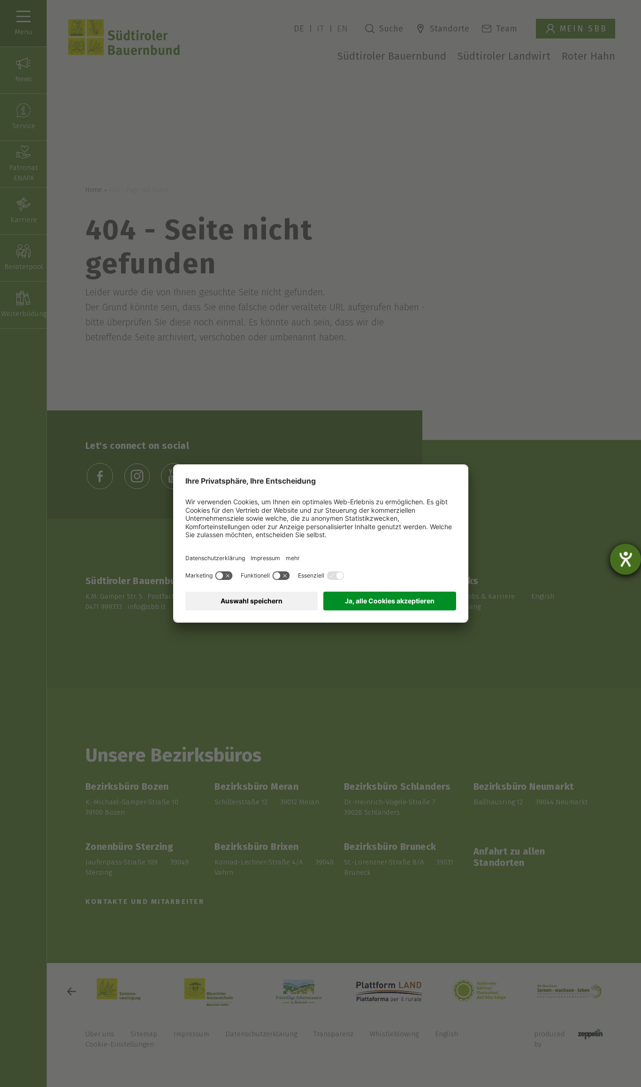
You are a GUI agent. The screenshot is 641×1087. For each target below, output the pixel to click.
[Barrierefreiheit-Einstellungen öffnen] (625, 559)
